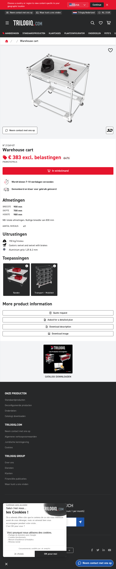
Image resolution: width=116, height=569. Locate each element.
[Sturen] (80, 522)
